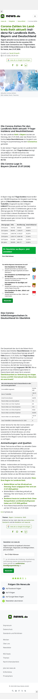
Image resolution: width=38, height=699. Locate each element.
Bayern (11, 517)
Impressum (7, 625)
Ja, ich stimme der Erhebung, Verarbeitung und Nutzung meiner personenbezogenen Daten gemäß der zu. (18, 562)
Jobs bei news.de (9, 668)
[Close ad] (1, 11)
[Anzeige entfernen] (36, 691)
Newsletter (7, 647)
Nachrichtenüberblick (11, 662)
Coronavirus (18, 517)
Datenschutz (7, 629)
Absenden (7, 301)
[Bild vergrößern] (36, 71)
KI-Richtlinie (7, 672)
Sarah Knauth (14, 53)
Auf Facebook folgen (13, 588)
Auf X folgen (10, 592)
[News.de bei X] (22, 691)
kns (2, 512)
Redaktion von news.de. (22, 522)
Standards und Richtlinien (12, 633)
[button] (19, 60)
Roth (24, 517)
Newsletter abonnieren (14, 601)
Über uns (6, 644)
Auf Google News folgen (14, 597)
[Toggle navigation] (35, 16)
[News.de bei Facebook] (19, 691)
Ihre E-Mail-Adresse (8, 256)
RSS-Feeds (7, 654)
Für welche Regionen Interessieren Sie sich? (15, 264)
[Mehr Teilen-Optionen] (25, 65)
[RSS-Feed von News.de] (25, 691)
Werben (6, 640)
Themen (6, 658)
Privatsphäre (8, 676)
